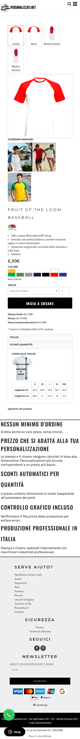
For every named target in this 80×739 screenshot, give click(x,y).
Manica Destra (52, 43)
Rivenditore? (22, 608)
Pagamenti (21, 583)
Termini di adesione (40, 631)
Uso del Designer (24, 599)
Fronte (15, 43)
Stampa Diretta (15, 314)
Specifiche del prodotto (20, 408)
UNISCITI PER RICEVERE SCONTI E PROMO (32, 664)
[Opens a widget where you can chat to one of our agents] (14, 732)
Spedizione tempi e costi (28, 575)
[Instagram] (43, 648)
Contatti (19, 612)
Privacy (40, 627)
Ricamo (12, 318)
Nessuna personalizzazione (22, 322)
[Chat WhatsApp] (9, 715)
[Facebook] (37, 648)
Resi (17, 587)
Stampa (19, 591)
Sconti (18, 579)
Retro (34, 43)
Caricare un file (23, 603)
